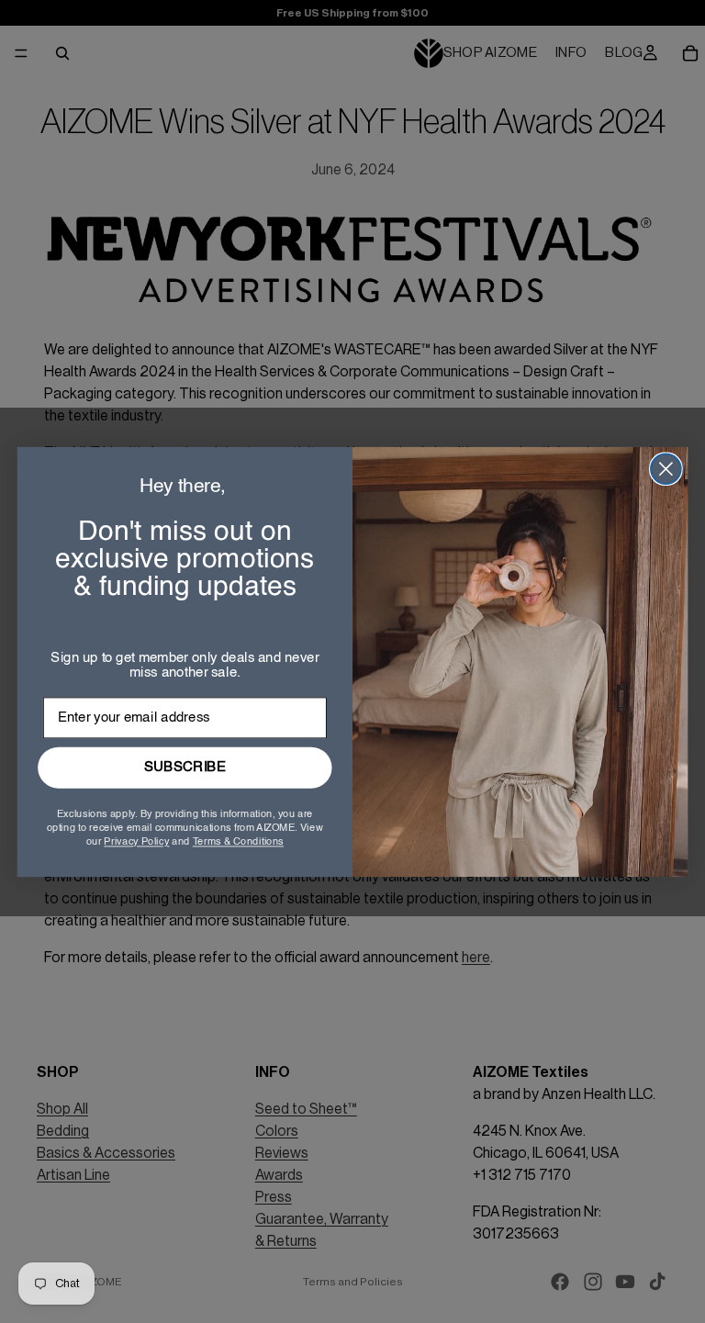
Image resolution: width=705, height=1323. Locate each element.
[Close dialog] (666, 469)
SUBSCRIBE (185, 767)
